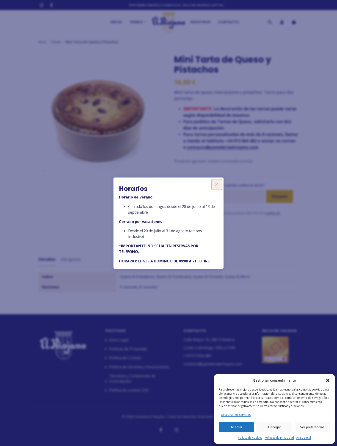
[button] (328, 380)
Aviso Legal (303, 438)
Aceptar (236, 427)
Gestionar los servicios (236, 415)
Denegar (274, 427)
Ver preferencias (312, 427)
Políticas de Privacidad (279, 438)
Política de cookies (250, 438)
